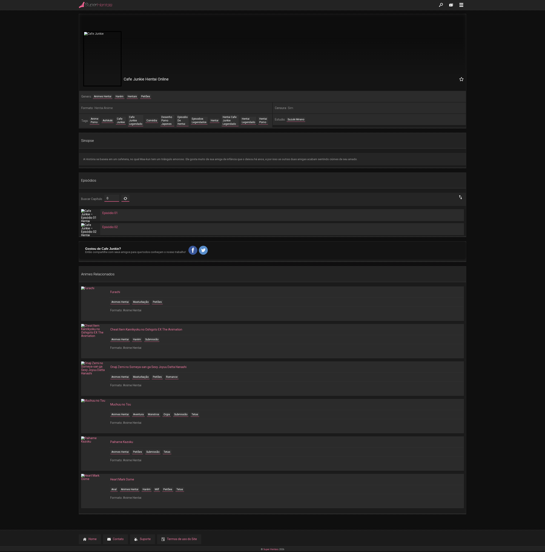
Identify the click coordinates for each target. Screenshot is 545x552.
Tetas (195, 414)
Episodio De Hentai (183, 120)
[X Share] (203, 250)
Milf (157, 489)
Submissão (151, 339)
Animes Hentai (102, 96)
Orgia (167, 414)
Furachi (115, 292)
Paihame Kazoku (121, 442)
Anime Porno (94, 120)
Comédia (151, 120)
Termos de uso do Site (182, 539)
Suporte (145, 539)
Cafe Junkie (121, 120)
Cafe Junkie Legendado (135, 120)
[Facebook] (192, 250)
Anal (114, 489)
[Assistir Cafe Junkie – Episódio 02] (90, 229)
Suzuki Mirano (296, 119)
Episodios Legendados (199, 120)
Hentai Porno (263, 120)
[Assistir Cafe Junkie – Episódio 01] (90, 215)
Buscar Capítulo (91, 199)
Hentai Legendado (248, 120)
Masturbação (141, 301)
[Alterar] (125, 198)
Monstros (153, 414)
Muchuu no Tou (120, 404)
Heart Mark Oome (122, 479)
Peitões (145, 96)
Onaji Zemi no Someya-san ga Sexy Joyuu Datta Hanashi (148, 367)
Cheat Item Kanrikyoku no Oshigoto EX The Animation (146, 329)
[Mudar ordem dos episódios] (461, 197)
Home (93, 539)
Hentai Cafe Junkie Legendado (230, 120)
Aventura (138, 414)
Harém (119, 96)
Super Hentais (270, 549)
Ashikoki (108, 120)
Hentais (132, 96)
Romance (172, 376)
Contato (118, 539)
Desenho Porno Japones (166, 120)
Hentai (214, 120)
